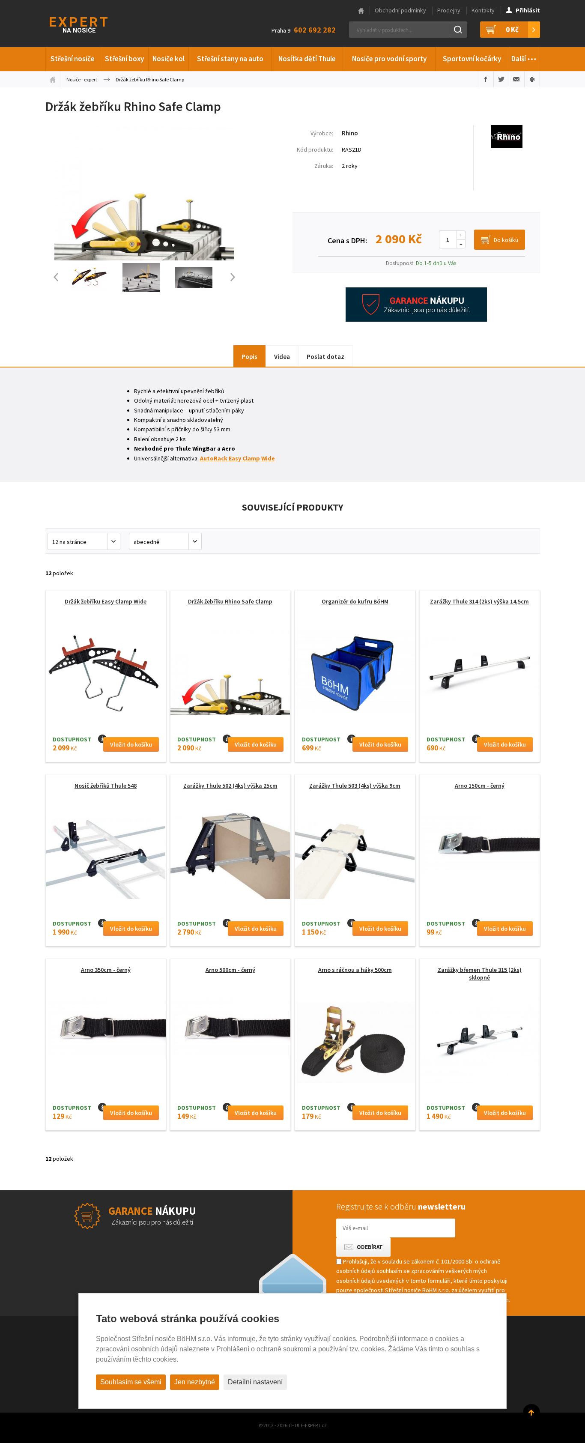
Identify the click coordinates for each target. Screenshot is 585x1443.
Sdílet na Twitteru (501, 79)
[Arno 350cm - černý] (106, 1028)
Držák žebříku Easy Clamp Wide (105, 601)
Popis (249, 357)
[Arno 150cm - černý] (480, 843)
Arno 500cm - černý (230, 970)
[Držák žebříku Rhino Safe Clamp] (144, 258)
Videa (282, 357)
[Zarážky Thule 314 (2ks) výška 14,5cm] (480, 674)
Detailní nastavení (255, 1382)
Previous (51, 277)
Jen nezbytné (194, 1382)
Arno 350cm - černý (106, 970)
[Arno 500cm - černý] (230, 1028)
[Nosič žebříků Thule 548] (106, 858)
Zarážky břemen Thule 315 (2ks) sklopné (480, 973)
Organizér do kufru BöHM (355, 601)
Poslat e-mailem (516, 79)
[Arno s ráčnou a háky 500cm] (355, 1043)
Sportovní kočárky (472, 58)
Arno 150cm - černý (479, 785)
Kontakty (483, 10)
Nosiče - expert (81, 79)
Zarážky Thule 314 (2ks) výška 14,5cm (479, 601)
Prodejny (448, 10)
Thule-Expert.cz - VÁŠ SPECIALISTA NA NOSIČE (89, 24)
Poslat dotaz (325, 357)
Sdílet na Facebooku (485, 79)
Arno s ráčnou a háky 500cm (355, 970)
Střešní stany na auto (230, 58)
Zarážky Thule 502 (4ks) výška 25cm (230, 785)
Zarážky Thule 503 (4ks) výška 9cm (354, 785)
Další (524, 56)
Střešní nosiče (73, 58)
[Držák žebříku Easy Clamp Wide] (106, 674)
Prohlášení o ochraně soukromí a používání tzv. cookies (300, 1349)
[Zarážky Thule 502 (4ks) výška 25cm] (230, 858)
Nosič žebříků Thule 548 (106, 785)
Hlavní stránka (361, 10)
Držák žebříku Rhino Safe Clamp (230, 601)
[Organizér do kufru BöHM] (355, 674)
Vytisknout (532, 79)
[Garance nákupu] (416, 319)
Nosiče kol (168, 58)
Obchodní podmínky (400, 10)
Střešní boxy (124, 58)
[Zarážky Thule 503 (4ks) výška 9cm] (355, 858)
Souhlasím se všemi (130, 1382)
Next (236, 277)
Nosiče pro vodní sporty (389, 58)
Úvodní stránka (52, 79)
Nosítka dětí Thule (307, 58)
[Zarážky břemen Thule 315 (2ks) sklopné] (480, 1043)
